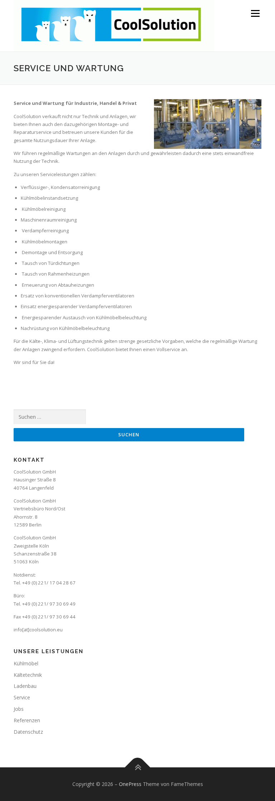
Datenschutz (28, 731)
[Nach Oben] (137, 767)
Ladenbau (25, 686)
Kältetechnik (28, 674)
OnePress (130, 784)
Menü (255, 13)
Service (22, 697)
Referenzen (27, 720)
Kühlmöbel (26, 663)
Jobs (19, 708)
